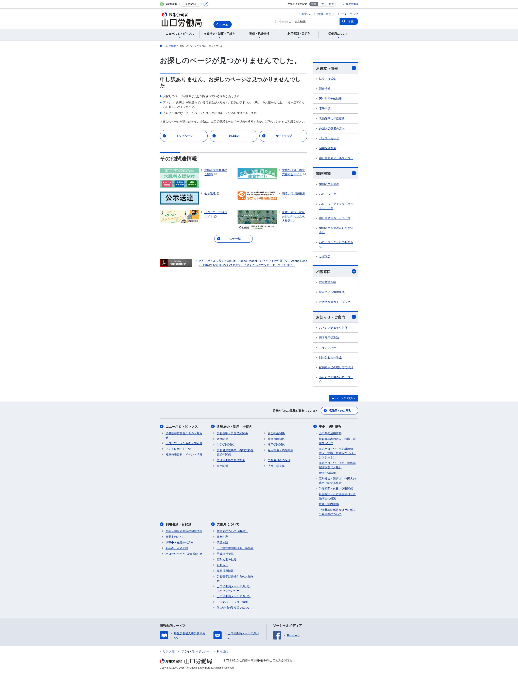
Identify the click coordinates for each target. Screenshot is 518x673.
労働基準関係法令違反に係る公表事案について (337, 512)
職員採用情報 (225, 570)
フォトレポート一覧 (178, 448)
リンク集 (168, 651)
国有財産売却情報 (330, 98)
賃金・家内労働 (329, 504)
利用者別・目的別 (178, 524)
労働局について (228, 524)
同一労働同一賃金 (330, 357)
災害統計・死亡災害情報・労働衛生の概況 (337, 496)
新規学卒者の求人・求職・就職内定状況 (337, 441)
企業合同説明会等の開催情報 (184, 531)
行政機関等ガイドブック (334, 301)
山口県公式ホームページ (334, 218)
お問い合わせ (325, 14)
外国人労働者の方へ (332, 128)
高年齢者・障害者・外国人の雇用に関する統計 (337, 481)
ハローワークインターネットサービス (336, 206)
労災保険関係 (225, 444)
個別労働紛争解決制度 (231, 460)
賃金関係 (222, 439)
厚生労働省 (352, 4)
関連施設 (222, 542)
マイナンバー (327, 347)
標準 (313, 4)
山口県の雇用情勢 (330, 433)
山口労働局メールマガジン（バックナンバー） (234, 588)
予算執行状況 (225, 553)
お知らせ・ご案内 (330, 317)
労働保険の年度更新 (332, 118)
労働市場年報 (327, 473)
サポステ (324, 256)
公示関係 (222, 465)
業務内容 (222, 536)
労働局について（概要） (232, 531)
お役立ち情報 (327, 68)
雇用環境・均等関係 (280, 450)
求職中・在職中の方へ (180, 542)
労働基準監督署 (329, 184)
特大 (331, 4)
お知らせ (222, 565)
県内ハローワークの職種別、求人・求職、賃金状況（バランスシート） (337, 453)
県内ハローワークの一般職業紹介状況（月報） (337, 465)
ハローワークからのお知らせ (336, 244)
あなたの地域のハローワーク (336, 379)
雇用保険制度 (327, 148)
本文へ (305, 14)
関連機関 (323, 173)
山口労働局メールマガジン (336, 158)
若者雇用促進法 (329, 337)
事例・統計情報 (330, 426)
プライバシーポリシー (195, 651)
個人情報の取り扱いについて (235, 607)
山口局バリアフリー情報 (232, 602)
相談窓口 (323, 272)
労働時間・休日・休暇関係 (336, 488)
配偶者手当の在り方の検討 (336, 367)
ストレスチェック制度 (333, 327)
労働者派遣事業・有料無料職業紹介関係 (235, 452)
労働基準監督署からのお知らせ (336, 230)
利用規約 (222, 651)
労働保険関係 (276, 439)
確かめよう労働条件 (332, 292)
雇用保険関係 (276, 444)
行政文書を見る (227, 559)
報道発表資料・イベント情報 (184, 454)
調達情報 (324, 88)
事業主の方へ (174, 536)
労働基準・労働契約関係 (232, 433)
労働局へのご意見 (340, 410)
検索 (350, 21)
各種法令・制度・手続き (234, 426)
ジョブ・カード (329, 138)
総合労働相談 (327, 282)
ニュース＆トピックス (182, 426)
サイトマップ (349, 14)
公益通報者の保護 (279, 460)
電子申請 (324, 108)
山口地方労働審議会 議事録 (235, 548)
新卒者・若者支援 (177, 548)
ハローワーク (327, 194)
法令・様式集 (327, 78)
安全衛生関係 (276, 433)
